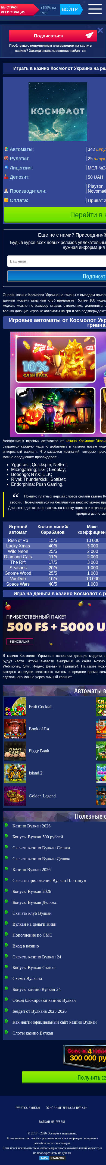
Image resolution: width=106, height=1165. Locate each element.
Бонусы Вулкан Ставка (34, 967)
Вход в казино (26, 946)
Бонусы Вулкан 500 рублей (38, 837)
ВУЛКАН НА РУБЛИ (52, 1122)
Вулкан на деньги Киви (35, 924)
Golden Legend (42, 796)
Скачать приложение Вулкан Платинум (49, 880)
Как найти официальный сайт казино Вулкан (55, 1022)
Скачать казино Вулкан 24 (37, 957)
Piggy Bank (39, 751)
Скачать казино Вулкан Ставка (41, 847)
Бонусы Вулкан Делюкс (35, 902)
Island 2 (35, 773)
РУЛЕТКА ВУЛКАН (27, 1108)
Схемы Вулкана (27, 978)
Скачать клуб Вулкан (32, 913)
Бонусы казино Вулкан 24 (37, 989)
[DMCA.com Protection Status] (52, 1160)
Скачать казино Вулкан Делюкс (42, 858)
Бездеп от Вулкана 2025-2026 (40, 1011)
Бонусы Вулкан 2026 (32, 891)
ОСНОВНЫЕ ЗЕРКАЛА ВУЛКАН (66, 1108)
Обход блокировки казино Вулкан (44, 1000)
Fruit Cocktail (40, 706)
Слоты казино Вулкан (33, 1033)
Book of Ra (39, 728)
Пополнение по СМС (32, 935)
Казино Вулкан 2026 (32, 826)
